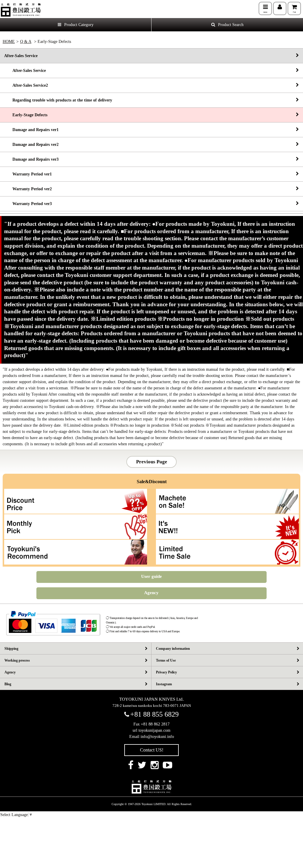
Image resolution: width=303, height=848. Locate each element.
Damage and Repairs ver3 (31, 159)
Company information (173, 649)
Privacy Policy (166, 672)
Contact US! (151, 749)
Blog (7, 684)
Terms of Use (166, 660)
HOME (9, 41)
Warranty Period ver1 (28, 174)
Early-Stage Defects (25, 115)
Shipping (11, 649)
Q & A (25, 41)
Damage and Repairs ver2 (31, 144)
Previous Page (151, 462)
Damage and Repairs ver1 (31, 130)
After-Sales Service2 (26, 85)
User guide (151, 576)
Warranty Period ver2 (28, 189)
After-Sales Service (21, 56)
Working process (17, 660)
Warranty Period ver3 (28, 203)
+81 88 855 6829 (154, 714)
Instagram (164, 684)
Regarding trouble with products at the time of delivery (58, 100)
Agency (151, 592)
